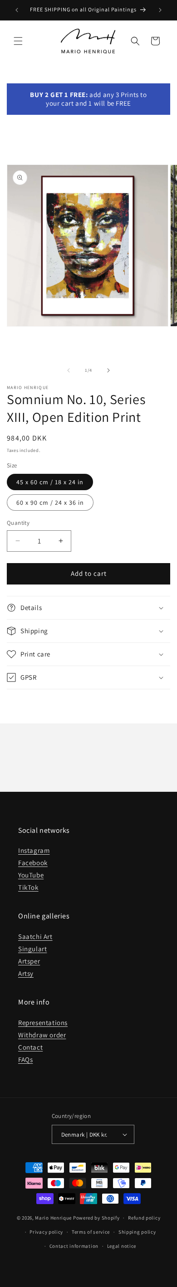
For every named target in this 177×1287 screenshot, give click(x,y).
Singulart (32, 948)
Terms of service (91, 1232)
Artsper (29, 961)
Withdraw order (42, 1035)
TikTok (28, 887)
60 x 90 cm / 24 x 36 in (50, 502)
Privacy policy (46, 1232)
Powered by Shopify (96, 1218)
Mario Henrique (53, 1218)
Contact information (73, 1246)
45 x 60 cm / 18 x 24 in (50, 482)
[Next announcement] (160, 10)
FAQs (25, 1059)
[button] (18, 41)
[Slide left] (69, 370)
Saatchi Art (35, 936)
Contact (30, 1047)
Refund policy (144, 1218)
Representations (43, 1022)
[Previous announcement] (17, 10)
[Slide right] (108, 370)
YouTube (31, 875)
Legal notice (121, 1246)
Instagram (33, 850)
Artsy (26, 973)
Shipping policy (137, 1232)
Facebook (33, 862)
